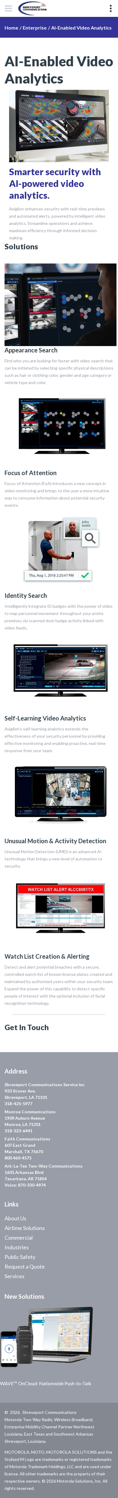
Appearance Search (31, 350)
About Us (15, 1218)
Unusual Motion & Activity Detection (55, 840)
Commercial (19, 1237)
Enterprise (35, 27)
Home (11, 27)
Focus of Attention (31, 472)
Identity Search (26, 595)
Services (15, 1276)
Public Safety (20, 1257)
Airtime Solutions (25, 1228)
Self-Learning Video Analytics (45, 718)
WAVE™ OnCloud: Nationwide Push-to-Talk (45, 1383)
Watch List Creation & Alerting (47, 956)
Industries (17, 1247)
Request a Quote (25, 1266)
